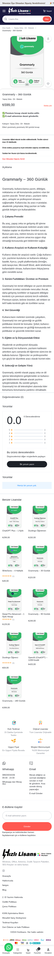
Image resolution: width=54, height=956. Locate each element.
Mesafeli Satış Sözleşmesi (14, 918)
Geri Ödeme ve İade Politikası (16, 927)
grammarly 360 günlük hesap (28, 127)
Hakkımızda (7, 880)
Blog (4, 890)
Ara (46, 19)
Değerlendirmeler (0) (12, 397)
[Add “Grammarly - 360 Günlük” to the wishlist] (48, 84)
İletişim (5, 885)
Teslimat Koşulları (10, 922)
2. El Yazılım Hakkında (12, 897)
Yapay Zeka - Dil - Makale (24, 28)
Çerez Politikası (9, 906)
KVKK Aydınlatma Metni (13, 913)
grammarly (11, 127)
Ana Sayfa (6, 28)
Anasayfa (6, 876)
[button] (8, 947)
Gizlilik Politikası (9, 902)
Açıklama (7, 167)
